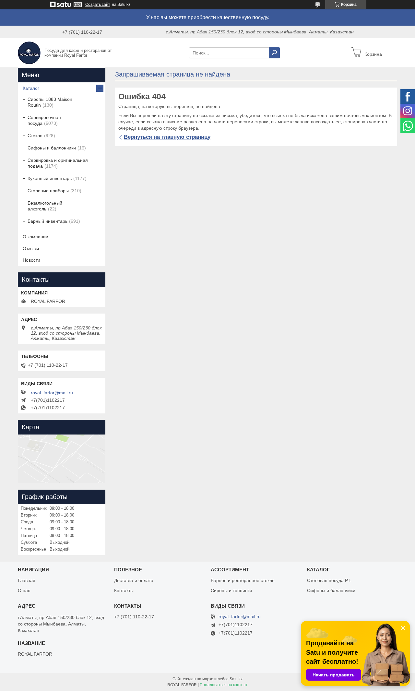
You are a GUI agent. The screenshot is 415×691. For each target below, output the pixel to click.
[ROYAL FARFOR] (29, 52)
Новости (31, 260)
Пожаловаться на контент (224, 685)
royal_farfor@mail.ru (52, 392)
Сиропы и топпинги (231, 590)
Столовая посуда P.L (329, 580)
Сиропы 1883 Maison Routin (50, 102)
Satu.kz (236, 679)
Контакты (124, 590)
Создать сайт (97, 4)
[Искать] (274, 52)
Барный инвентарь (47, 221)
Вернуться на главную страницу (167, 137)
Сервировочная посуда (44, 120)
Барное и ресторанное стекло (243, 580)
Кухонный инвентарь (50, 178)
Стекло (35, 135)
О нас (24, 590)
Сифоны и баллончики (52, 147)
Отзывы (31, 248)
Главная (26, 580)
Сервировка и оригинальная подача (58, 163)
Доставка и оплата (133, 580)
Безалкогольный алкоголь (45, 205)
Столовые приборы (48, 190)
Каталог (31, 88)
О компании (35, 236)
